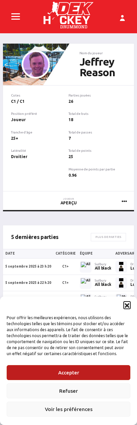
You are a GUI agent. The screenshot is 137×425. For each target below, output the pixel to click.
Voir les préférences (68, 409)
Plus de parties (108, 237)
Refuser (68, 391)
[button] (127, 305)
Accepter (68, 372)
